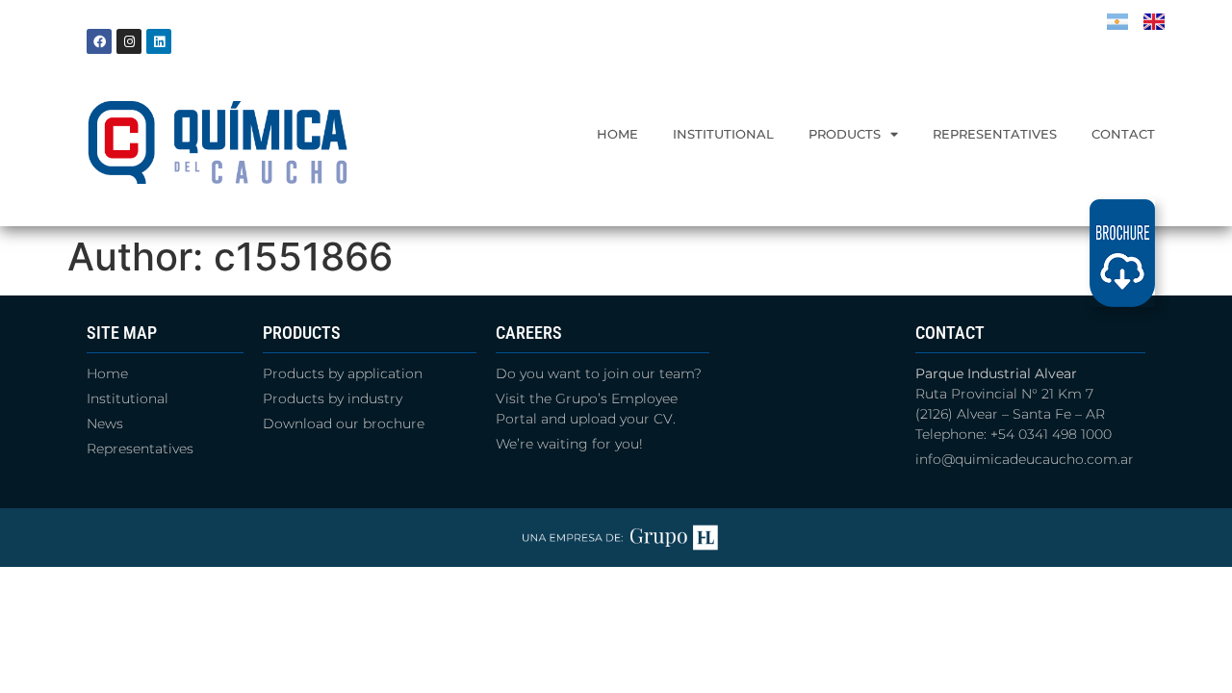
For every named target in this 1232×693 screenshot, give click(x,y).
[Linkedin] (158, 41)
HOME (617, 133)
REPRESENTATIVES (995, 133)
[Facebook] (99, 41)
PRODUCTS (844, 133)
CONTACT (1123, 133)
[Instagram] (128, 41)
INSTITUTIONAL (723, 133)
